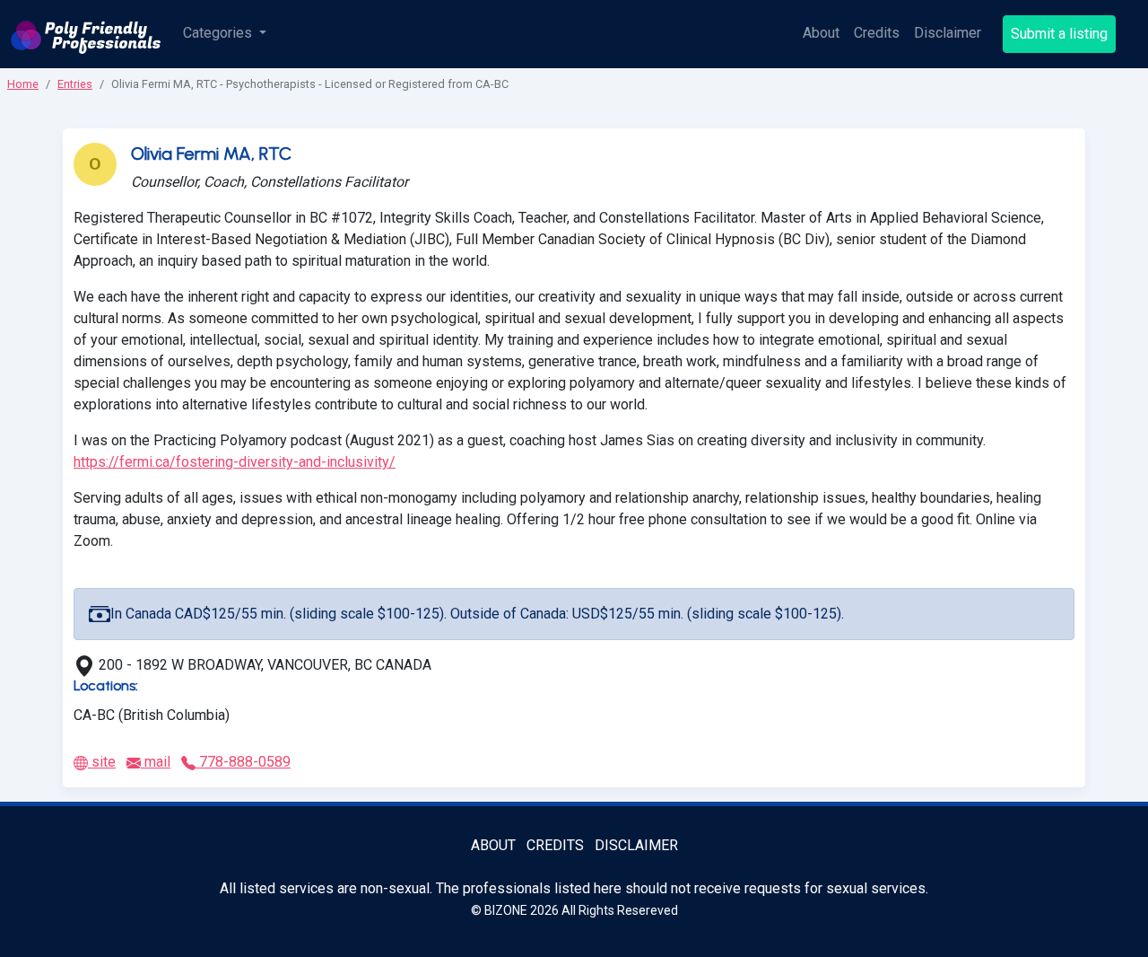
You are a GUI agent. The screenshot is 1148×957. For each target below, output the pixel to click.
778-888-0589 (243, 761)
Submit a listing (1059, 33)
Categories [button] (219, 32)
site (102, 761)
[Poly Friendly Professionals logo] (86, 34)
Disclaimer (947, 32)
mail (155, 761)
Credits (877, 32)
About (821, 32)
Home (23, 84)
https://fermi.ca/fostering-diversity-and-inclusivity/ (235, 461)
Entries (74, 84)
